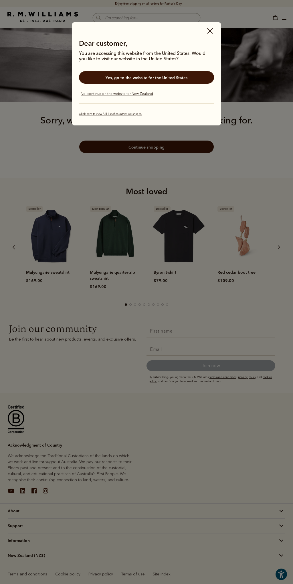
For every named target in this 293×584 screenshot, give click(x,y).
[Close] (210, 31)
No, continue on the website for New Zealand (117, 94)
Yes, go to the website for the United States (146, 77)
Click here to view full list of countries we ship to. (110, 114)
